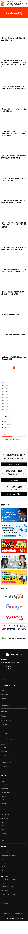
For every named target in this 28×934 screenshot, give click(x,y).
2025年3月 (5, 400)
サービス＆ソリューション (8, 685)
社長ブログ (7, 424)
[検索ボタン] (23, 3)
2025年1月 (5, 406)
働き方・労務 (5, 818)
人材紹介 (4, 833)
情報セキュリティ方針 (6, 762)
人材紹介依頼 (5, 890)
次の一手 (3, 775)
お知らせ (6, 421)
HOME (3, 680)
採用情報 (4, 758)
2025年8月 (5, 388)
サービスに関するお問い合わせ (8, 879)
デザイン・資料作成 (6, 792)
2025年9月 (5, 385)
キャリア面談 (5, 439)
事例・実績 (4, 711)
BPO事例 (4, 716)
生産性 (3, 826)
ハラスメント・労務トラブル (8, 799)
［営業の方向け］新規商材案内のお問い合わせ (12, 898)
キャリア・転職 (5, 814)
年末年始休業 (18, 439)
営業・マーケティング (6, 796)
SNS (3, 770)
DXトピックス (5, 785)
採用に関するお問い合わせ (7, 883)
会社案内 (3, 744)
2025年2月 (5, 403)
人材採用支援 (5, 694)
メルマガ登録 (4, 903)
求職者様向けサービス (6, 705)
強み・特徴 (4, 733)
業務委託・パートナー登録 (7, 886)
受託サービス (5, 702)
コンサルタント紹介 (6, 755)
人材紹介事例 (5, 724)
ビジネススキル (5, 803)
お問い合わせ (4, 876)
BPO (3, 690)
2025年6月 (5, 392)
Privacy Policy (6, 913)
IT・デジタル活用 (5, 807)
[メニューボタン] (26, 3)
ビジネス (4, 822)
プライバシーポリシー (6, 766)
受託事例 (4, 728)
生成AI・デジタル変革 (6, 811)
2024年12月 (5, 409)
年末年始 (12, 439)
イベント (6, 427)
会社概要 (4, 747)
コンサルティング (5, 698)
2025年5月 (5, 394)
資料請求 (3, 846)
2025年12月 (5, 383)
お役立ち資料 (5, 788)
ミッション (4, 751)
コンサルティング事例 (6, 720)
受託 (3, 840)
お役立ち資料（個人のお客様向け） (9, 855)
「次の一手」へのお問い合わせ (8, 894)
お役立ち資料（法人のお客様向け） (9, 852)
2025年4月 (5, 397)
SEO (3, 781)
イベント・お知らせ (6, 739)
